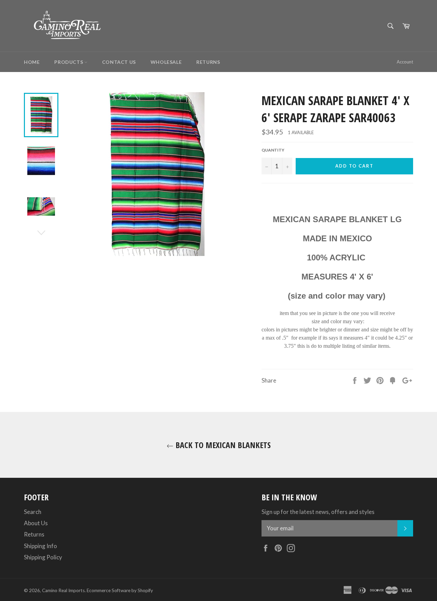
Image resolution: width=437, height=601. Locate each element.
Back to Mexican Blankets (222, 444)
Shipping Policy (43, 557)
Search (32, 511)
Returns (208, 62)
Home (32, 62)
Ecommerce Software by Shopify (120, 590)
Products (69, 62)
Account (405, 62)
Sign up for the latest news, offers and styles (318, 511)
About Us (36, 523)
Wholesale (166, 62)
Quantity (273, 150)
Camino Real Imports (63, 590)
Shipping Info (40, 545)
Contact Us (119, 62)
